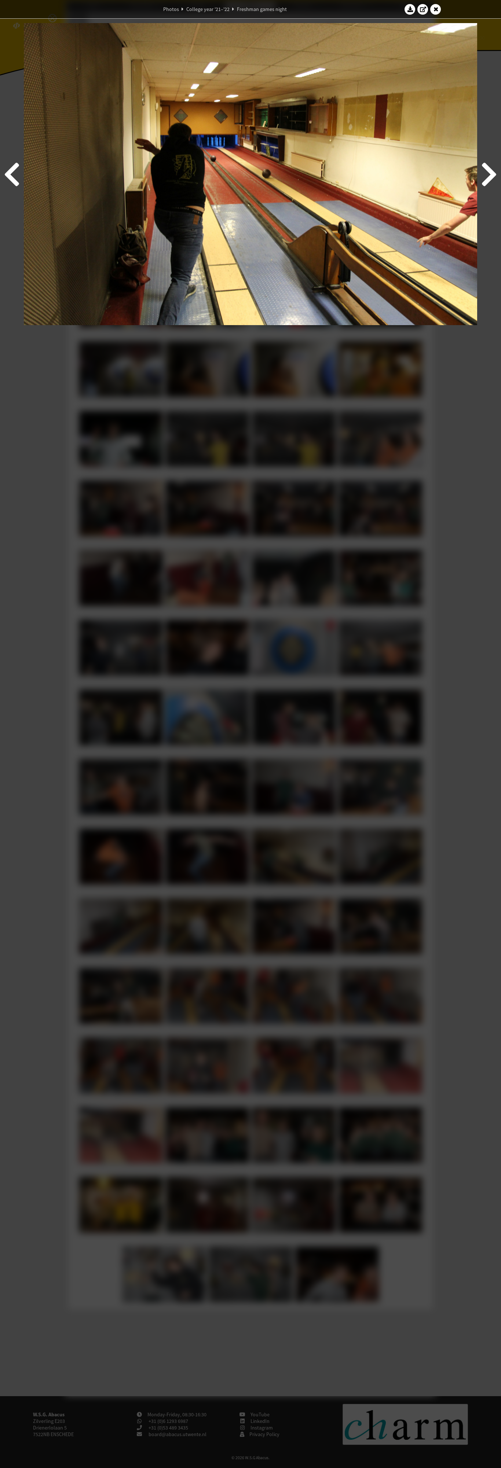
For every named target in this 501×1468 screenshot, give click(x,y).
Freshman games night (262, 9)
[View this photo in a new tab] (422, 9)
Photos (171, 9)
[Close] (435, 9)
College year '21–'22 (208, 9)
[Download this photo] (410, 9)
